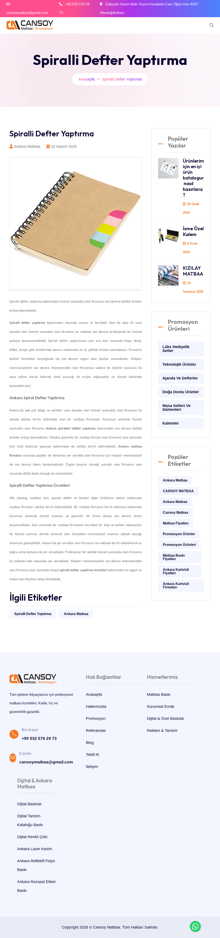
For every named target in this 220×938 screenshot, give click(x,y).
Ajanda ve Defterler (180, 378)
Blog (90, 742)
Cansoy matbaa (175, 512)
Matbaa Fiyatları (175, 523)
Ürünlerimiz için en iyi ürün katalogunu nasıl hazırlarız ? (195, 178)
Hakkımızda (96, 706)
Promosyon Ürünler (179, 534)
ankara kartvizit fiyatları (176, 571)
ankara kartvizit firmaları (176, 585)
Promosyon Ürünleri (179, 545)
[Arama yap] (212, 25)
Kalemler (170, 423)
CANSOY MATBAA (178, 491)
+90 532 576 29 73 (39, 738)
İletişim (92, 766)
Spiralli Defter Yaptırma (32, 614)
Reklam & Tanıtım (162, 730)
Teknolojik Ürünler (179, 364)
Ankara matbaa (175, 502)
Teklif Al (92, 754)
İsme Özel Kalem (193, 231)
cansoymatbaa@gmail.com (27, 13)
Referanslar (96, 730)
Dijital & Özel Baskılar (165, 718)
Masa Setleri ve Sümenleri (176, 408)
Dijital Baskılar (29, 804)
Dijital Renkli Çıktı (32, 837)
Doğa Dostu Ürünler (180, 392)
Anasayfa (86, 79)
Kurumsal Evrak (160, 706)
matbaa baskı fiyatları (174, 557)
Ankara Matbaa (76, 614)
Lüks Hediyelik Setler (175, 349)
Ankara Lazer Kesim (34, 849)
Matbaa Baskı (159, 694)
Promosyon (95, 718)
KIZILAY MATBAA (193, 271)
